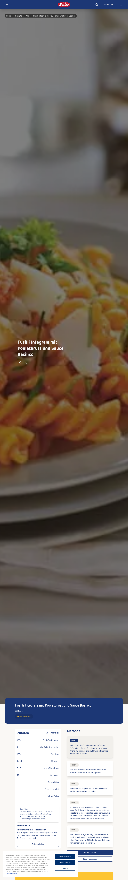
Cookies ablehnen (65, 862)
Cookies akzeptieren (65, 856)
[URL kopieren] (20, 362)
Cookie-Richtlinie (12, 873)
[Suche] (96, 4)
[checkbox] (90, 747)
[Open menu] (7, 5)
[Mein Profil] (121, 5)
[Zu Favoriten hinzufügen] (26, 362)
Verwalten (65, 868)
